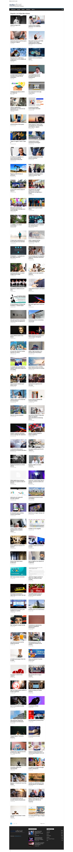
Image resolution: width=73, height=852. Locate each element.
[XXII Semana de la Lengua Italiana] (37, 669)
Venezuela (13, 9)
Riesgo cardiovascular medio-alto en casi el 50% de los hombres (36, 800)
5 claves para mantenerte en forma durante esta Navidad (17, 241)
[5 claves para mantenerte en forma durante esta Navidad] (18, 235)
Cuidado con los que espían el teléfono (36, 273)
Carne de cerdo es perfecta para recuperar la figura (18, 41)
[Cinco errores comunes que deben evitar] (18, 378)
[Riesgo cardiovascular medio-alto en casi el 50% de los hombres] (37, 793)
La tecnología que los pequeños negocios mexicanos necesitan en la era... (36, 257)
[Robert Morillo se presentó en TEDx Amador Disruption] (37, 330)
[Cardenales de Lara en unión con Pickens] (37, 491)
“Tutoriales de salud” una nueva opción (36, 289)
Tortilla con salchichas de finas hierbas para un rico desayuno (36, 783)
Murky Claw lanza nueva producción (16, 562)
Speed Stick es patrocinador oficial (36, 208)
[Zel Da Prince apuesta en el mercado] (37, 378)
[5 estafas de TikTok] (37, 700)
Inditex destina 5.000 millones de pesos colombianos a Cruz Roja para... (39, 833)
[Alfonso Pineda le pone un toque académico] (37, 428)
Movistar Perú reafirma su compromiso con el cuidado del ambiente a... (18, 59)
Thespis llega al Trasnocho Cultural (17, 736)
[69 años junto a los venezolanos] (37, 604)
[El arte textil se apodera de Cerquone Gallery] (37, 394)
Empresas (28, 9)
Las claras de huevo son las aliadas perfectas (17, 642)
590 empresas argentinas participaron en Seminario (17, 721)
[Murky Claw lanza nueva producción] (18, 555)
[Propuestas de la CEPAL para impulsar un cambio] (18, 604)
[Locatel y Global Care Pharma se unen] (37, 540)
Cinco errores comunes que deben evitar (17, 384)
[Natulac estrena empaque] (18, 409)
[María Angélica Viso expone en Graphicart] (37, 555)
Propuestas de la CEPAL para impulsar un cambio (17, 610)
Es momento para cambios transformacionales (17, 513)
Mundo (23, 9)
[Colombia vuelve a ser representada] (18, 761)
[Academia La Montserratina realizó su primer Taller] (37, 168)
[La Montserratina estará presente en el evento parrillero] (18, 443)
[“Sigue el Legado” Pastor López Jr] (18, 135)
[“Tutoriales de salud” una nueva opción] (37, 283)
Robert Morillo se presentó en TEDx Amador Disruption (36, 336)
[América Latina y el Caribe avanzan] (37, 684)
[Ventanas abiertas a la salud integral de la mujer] (18, 267)
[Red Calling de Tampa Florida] (18, 619)
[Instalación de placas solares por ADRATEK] (18, 86)
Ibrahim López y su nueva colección (35, 465)
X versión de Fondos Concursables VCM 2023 (34, 108)
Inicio (11, 11)
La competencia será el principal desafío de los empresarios (34, 76)
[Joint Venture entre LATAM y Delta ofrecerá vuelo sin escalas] (37, 361)
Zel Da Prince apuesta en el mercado (35, 384)
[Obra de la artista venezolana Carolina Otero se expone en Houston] (18, 314)
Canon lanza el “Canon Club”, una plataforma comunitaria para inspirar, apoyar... (36, 126)
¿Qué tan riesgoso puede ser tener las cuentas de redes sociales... (36, 578)
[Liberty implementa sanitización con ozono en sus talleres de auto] (18, 102)
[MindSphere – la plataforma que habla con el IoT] (18, 250)
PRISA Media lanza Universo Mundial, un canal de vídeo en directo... (17, 482)
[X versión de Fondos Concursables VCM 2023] (37, 102)
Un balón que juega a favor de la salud (17, 659)
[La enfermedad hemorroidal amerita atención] (37, 151)
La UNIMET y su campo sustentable (16, 225)
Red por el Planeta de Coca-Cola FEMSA (18, 783)
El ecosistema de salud (34, 736)
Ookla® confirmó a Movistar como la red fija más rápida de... (18, 434)
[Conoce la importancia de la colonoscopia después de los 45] (37, 746)
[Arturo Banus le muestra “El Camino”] (18, 540)
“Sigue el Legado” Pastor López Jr (18, 142)
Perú (47, 840)
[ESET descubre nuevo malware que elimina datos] (37, 219)
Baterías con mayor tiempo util (36, 513)
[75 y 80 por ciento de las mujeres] (18, 669)
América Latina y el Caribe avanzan (35, 691)
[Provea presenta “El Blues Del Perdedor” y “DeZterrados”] (18, 298)
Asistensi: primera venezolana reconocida (36, 320)
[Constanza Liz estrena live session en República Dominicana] (37, 619)
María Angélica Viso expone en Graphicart (36, 562)
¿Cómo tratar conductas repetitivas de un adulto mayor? (16, 530)
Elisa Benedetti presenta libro (36, 720)
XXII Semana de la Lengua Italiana (35, 675)
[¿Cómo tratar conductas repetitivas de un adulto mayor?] (18, 523)
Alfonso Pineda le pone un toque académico (35, 434)
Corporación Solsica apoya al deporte (17, 190)
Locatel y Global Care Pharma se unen (36, 546)
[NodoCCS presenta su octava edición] (18, 459)
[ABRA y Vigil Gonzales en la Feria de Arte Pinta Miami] (37, 345)
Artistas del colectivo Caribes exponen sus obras (17, 352)
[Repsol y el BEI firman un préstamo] (18, 168)
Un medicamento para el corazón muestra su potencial (17, 799)
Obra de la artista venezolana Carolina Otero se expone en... (17, 320)
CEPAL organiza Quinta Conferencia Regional (34, 241)
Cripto (33, 9)
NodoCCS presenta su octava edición (17, 465)
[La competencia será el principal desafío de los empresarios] (37, 69)
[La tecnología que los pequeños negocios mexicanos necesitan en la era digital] (37, 250)
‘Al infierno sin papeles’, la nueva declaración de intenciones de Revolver (16, 158)
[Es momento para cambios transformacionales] (18, 507)
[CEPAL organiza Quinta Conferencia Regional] (37, 235)
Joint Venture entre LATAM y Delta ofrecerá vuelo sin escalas (36, 367)
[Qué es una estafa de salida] (18, 700)
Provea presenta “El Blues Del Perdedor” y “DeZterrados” (17, 305)
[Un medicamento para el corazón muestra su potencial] (18, 793)
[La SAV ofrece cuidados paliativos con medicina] (37, 19)
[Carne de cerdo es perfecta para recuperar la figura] (18, 35)
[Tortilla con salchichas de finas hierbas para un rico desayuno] (37, 777)
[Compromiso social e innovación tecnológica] (37, 135)
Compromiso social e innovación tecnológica (34, 142)
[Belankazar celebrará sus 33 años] (18, 283)
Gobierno (48, 837)
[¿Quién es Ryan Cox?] (18, 19)
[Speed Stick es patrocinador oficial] (37, 202)
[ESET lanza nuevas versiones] (18, 571)
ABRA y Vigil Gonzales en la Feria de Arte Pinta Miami (35, 352)
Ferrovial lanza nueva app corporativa (35, 92)
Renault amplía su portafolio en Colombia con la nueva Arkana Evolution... (39, 843)
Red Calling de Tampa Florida (17, 625)
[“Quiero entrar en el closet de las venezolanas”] (18, 394)
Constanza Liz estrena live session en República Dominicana (35, 626)
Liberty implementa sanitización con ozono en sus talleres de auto (17, 109)
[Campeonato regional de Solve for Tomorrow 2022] (18, 746)
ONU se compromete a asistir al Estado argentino (18, 691)
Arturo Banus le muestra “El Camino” (17, 546)
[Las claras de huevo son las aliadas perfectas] (18, 636)
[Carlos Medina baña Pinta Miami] (18, 330)
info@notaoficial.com (18, 836)
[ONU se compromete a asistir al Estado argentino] (18, 684)
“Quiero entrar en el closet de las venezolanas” (17, 400)
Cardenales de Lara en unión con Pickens (36, 498)
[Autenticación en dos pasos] (18, 118)
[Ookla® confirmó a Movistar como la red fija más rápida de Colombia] (18, 428)
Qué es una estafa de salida (17, 706)
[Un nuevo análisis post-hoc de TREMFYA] (37, 443)
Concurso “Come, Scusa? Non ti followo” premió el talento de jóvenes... (36, 482)
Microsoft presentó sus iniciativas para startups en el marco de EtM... (17, 209)
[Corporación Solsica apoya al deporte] (18, 184)
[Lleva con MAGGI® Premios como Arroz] (37, 653)
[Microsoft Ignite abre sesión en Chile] (37, 298)
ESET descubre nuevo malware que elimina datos (36, 225)
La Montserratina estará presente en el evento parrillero (18, 449)
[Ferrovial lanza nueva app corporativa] (37, 86)
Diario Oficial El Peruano (50, 838)
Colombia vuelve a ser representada (15, 768)
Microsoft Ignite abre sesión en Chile (36, 305)
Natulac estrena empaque (16, 415)
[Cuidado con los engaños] (37, 523)
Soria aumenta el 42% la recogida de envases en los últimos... (35, 643)
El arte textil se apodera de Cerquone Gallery (35, 400)
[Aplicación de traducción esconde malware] (18, 491)
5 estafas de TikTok (33, 706)
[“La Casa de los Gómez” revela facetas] (18, 810)
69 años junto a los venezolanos (36, 609)
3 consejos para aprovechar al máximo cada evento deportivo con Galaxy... (18, 368)
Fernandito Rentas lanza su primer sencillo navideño (35, 594)
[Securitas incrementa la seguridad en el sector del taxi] (18, 588)
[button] (62, 9)
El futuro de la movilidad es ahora (35, 58)
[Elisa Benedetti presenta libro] (37, 715)
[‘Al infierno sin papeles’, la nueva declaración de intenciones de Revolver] (18, 151)
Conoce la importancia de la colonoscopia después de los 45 (36, 752)
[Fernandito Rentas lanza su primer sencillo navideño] (37, 588)
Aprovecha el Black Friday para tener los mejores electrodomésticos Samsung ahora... (36, 417)
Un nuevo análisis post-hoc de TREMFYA (36, 449)
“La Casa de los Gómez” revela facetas (17, 816)
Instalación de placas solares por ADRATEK (17, 92)
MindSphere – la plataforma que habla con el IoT (17, 256)
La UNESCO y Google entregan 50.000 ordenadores (36, 768)
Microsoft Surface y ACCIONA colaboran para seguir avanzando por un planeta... (36, 42)
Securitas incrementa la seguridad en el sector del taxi (17, 594)
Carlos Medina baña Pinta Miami (16, 336)
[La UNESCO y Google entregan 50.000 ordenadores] (37, 761)
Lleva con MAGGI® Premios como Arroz (35, 659)
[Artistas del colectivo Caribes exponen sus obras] (18, 345)
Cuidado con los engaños (35, 528)
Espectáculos (49, 835)
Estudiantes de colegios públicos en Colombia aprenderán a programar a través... (35, 191)
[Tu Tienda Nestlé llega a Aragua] (37, 810)
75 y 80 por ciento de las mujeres (16, 675)
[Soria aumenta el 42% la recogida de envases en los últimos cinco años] (37, 636)
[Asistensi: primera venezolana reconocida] (37, 314)
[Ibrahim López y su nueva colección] (37, 459)
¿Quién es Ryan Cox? (15, 25)
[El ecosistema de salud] (37, 730)
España (18, 9)
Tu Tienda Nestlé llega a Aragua (37, 815)
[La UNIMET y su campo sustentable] (18, 219)
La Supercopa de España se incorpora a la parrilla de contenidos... (17, 76)
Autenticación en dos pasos (17, 124)
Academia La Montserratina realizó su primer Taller (36, 174)
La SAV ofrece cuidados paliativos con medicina (34, 26)
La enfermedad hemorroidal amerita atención (36, 157)
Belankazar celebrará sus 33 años (17, 289)
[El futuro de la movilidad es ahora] (37, 52)
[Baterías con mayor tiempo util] (37, 507)
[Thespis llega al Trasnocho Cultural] (18, 730)
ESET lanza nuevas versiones (17, 577)
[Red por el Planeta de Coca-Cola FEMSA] (18, 777)
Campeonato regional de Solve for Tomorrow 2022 (18, 752)
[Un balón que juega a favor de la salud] (18, 653)
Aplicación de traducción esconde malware (16, 498)
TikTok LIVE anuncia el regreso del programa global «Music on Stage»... (39, 838)
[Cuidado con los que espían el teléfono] (37, 267)
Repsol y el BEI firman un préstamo (16, 174)
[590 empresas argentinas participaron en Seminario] (18, 715)
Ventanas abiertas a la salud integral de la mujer (17, 273)
